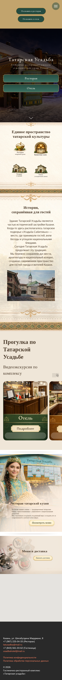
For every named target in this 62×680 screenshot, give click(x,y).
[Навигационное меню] (56, 6)
